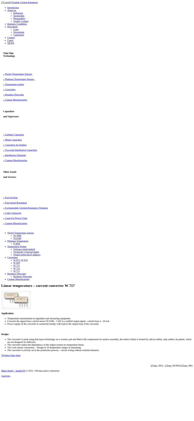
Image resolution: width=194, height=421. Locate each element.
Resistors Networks (13, 94)
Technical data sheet (10, 355)
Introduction (13, 7)
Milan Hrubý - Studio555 (13, 371)
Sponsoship (18, 16)
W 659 (16, 263)
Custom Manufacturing (15, 100)
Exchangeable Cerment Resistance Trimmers (25, 208)
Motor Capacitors (12, 140)
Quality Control (20, 21)
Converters (9, 89)
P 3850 (16, 244)
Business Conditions (17, 24)
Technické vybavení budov (26, 252)
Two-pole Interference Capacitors (20, 150)
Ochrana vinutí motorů (24, 249)
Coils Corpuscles (12, 213)
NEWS (10, 43)
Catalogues (18, 35)
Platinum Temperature (17, 241)
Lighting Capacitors (13, 134)
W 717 (16, 271)
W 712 (16, 268)
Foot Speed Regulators (15, 202)
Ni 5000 (17, 235)
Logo (15, 29)
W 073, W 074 (20, 260)
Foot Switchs (10, 197)
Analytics (5, 376)
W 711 (16, 265)
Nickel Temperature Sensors (17, 74)
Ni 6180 (17, 238)
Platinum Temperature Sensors (18, 79)
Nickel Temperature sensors (20, 233)
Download (12, 26)
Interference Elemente (14, 155)
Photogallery (19, 18)
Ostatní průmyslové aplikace (26, 254)
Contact (11, 37)
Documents (18, 32)
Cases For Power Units (15, 218)
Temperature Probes (16, 246)
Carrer (10, 40)
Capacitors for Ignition (15, 145)
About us (11, 10)
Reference (18, 13)
